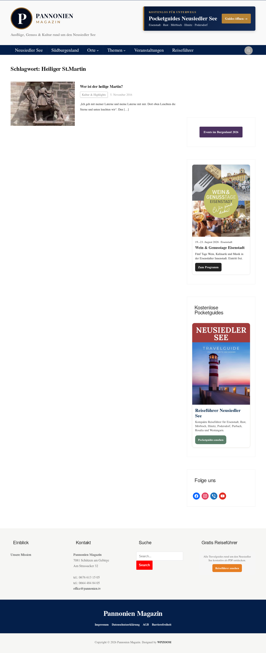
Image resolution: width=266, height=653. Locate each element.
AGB (146, 624)
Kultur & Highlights (94, 95)
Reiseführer (182, 50)
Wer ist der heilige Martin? (101, 86)
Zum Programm (208, 267)
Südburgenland (65, 50)
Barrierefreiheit (161, 624)
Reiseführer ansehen (227, 568)
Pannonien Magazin (133, 613)
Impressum (102, 624)
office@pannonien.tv (87, 588)
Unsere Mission (21, 554)
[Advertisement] (221, 89)
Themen (114, 50)
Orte (91, 50)
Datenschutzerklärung (126, 624)
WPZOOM (164, 642)
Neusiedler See (29, 50)
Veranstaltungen (149, 50)
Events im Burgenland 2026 (221, 132)
